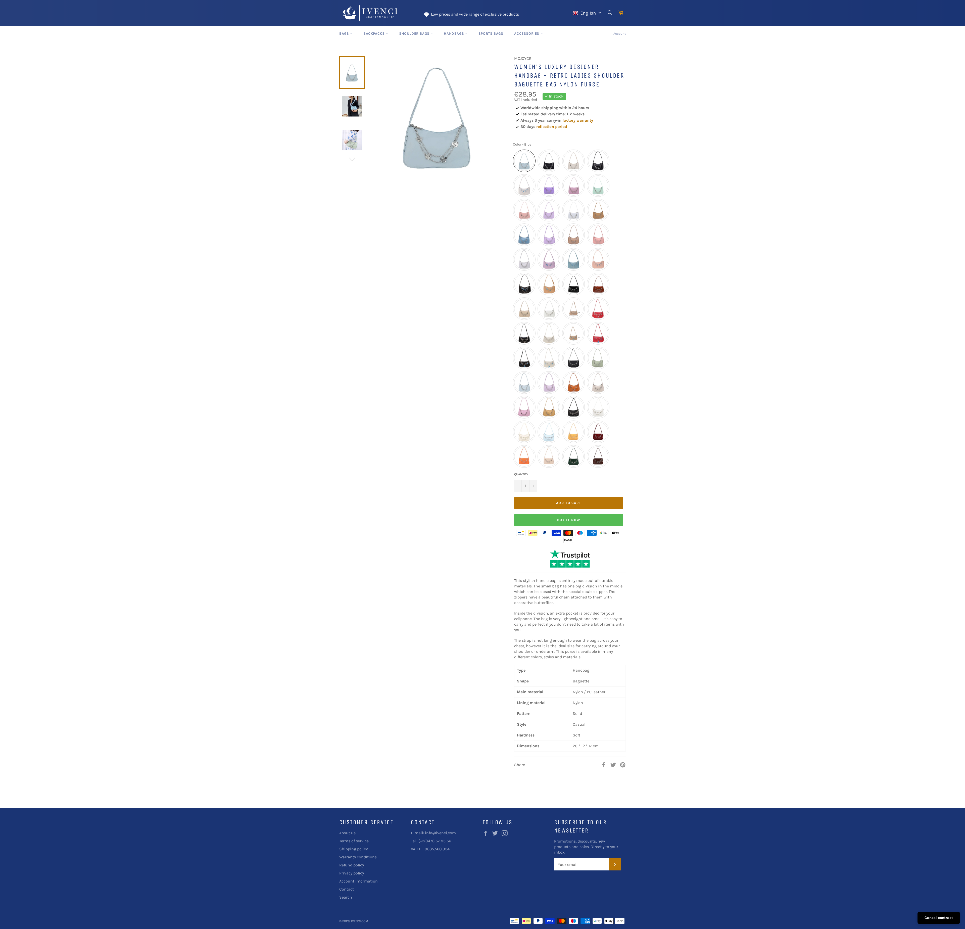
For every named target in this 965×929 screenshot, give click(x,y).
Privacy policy (351, 873)
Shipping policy (353, 849)
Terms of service (354, 841)
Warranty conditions (358, 857)
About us (347, 832)
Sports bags (490, 33)
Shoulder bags (414, 33)
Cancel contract (939, 917)
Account (619, 33)
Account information (358, 881)
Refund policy (351, 865)
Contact (346, 889)
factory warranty (577, 120)
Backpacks (374, 33)
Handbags (454, 33)
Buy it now (568, 520)
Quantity (521, 474)
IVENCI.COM (359, 921)
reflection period (551, 126)
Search (345, 897)
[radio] (524, 161)
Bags (344, 33)
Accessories (527, 33)
